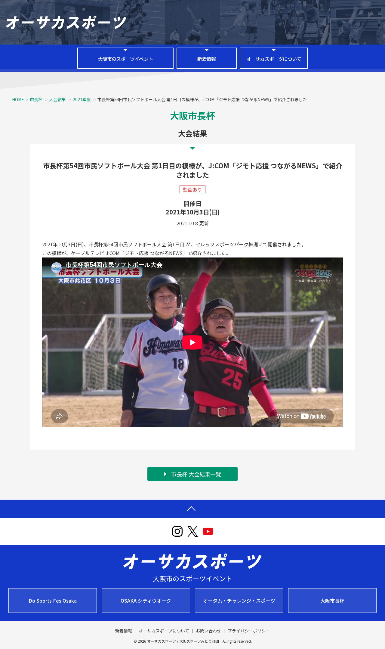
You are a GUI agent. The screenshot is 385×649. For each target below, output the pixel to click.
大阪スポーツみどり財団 (199, 641)
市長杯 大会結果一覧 (196, 474)
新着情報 (206, 58)
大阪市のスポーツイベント (125, 58)
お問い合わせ (208, 631)
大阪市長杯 (332, 600)
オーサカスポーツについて (273, 58)
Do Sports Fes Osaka (53, 600)
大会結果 (58, 99)
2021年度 (82, 99)
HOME (18, 99)
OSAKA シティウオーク (146, 600)
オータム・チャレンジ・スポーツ (239, 600)
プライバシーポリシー (249, 631)
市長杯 (36, 99)
